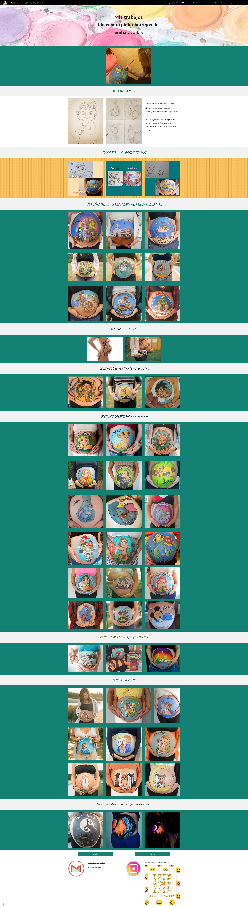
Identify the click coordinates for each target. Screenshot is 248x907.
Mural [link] (216, 3)
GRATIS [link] (175, 3)
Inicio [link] (159, 3)
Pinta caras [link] (208, 3)
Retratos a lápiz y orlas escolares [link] (231, 3)
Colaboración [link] (197, 3)
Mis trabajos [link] (186, 3)
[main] (128, 26)
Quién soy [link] (166, 3)
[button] (245, 2)
